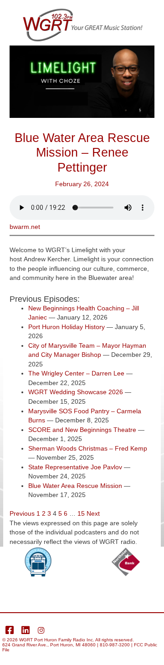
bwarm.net (25, 226)
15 (81, 513)
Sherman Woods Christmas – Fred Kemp (87, 448)
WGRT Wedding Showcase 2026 (75, 392)
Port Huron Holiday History (66, 327)
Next (93, 513)
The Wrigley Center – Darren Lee (76, 373)
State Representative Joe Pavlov (75, 467)
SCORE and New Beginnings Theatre (82, 429)
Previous (22, 513)
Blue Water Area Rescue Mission (75, 485)
